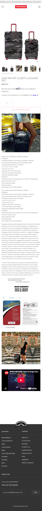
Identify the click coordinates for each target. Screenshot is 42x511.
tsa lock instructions (16, 278)
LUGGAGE (4, 456)
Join (35, 492)
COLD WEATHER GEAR (8, 453)
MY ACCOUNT (26, 441)
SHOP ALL (4, 466)
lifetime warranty (22, 281)
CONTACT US (26, 447)
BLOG (3, 463)
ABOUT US (25, 437)
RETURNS (25, 444)
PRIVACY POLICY (27, 453)
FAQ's (23, 456)
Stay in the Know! (10, 485)
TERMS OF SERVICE (28, 463)
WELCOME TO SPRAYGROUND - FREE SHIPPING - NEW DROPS (22, 1)
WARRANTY (25, 459)
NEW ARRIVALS (6, 437)
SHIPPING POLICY (27, 450)
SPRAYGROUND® (19, 506)
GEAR (3, 450)
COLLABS (4, 460)
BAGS (3, 444)
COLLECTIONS (6, 447)
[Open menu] (5, 7)
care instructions (15, 280)
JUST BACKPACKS (7, 441)
